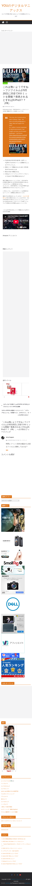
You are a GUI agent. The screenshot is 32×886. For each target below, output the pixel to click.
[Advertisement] (16, 48)
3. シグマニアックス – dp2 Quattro (10, 851)
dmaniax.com (4, 829)
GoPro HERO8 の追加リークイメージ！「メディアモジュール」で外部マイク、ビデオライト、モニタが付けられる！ (15, 413)
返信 (7, 450)
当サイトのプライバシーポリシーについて (11, 821)
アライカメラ (4, 796)
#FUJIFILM (5, 83)
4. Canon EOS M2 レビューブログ (9, 853)
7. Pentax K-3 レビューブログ (8, 861)
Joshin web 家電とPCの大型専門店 (9, 791)
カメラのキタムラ (5, 786)
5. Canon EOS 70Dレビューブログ (9, 856)
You (13, 106)
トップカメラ (5, 804)
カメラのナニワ (5, 801)
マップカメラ (4, 783)
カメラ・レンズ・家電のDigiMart (9, 809)
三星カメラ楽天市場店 (6, 807)
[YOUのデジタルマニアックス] (3, 22)
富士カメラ (4, 799)
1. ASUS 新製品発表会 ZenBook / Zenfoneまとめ (13, 839)
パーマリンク (24, 440)
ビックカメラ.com (5, 781)
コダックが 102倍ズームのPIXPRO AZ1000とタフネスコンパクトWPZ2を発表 (16, 405)
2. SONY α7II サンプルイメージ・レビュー (11, 848)
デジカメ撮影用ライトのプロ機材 (9, 812)
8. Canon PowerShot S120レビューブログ (11, 864)
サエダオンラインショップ (7, 794)
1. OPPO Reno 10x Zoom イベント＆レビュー (12, 841)
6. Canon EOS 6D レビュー (8, 858)
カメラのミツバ (5, 788)
